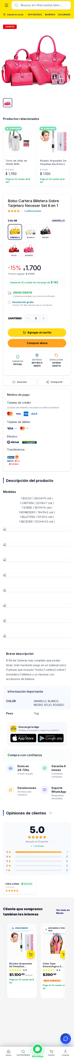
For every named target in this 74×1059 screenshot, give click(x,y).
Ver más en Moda (63, 911)
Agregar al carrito (39, 332)
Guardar (22, 382)
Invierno (50, 14)
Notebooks (35, 14)
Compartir (56, 382)
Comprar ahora (37, 343)
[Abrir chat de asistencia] (65, 1038)
